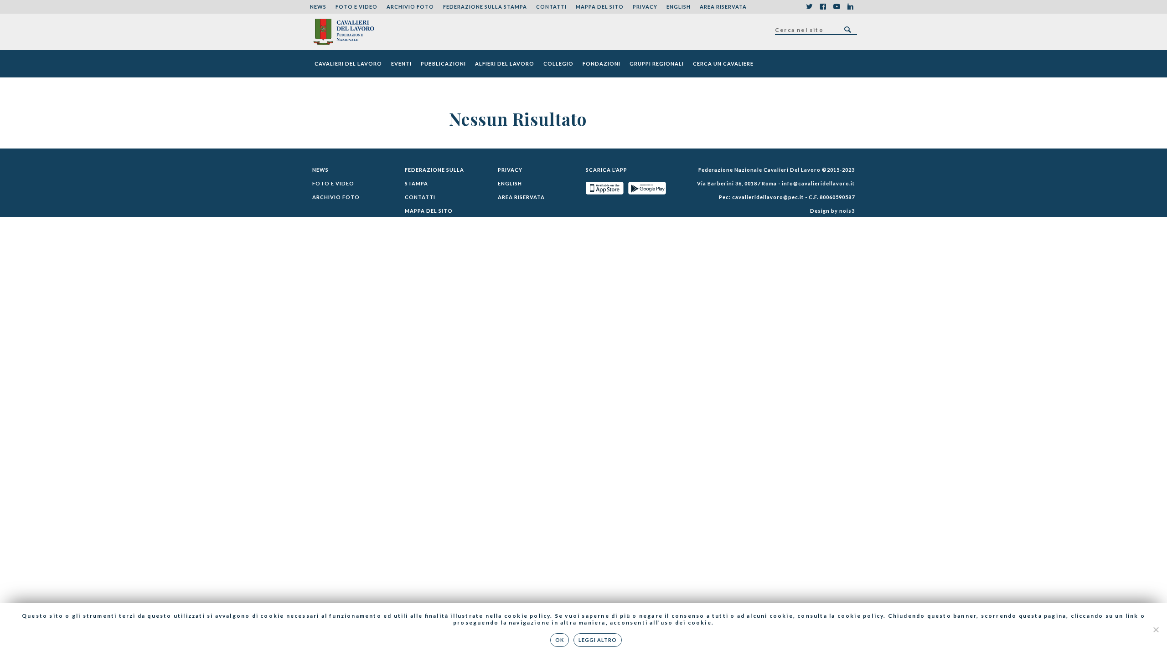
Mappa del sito (600, 7)
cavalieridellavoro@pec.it (768, 197)
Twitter (809, 7)
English (678, 7)
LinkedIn (850, 7)
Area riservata (723, 7)
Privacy (645, 7)
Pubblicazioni (443, 64)
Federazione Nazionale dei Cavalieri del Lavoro (343, 32)
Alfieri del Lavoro (504, 64)
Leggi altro (597, 640)
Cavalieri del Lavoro (348, 64)
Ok (559, 640)
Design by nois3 (832, 211)
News (318, 7)
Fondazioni (601, 64)
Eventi (401, 64)
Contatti (551, 7)
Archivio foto (410, 7)
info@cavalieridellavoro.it (818, 183)
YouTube (836, 7)
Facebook (823, 7)
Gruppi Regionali (657, 64)
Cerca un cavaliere (723, 64)
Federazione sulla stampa (485, 7)
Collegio (558, 64)
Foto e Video (356, 7)
